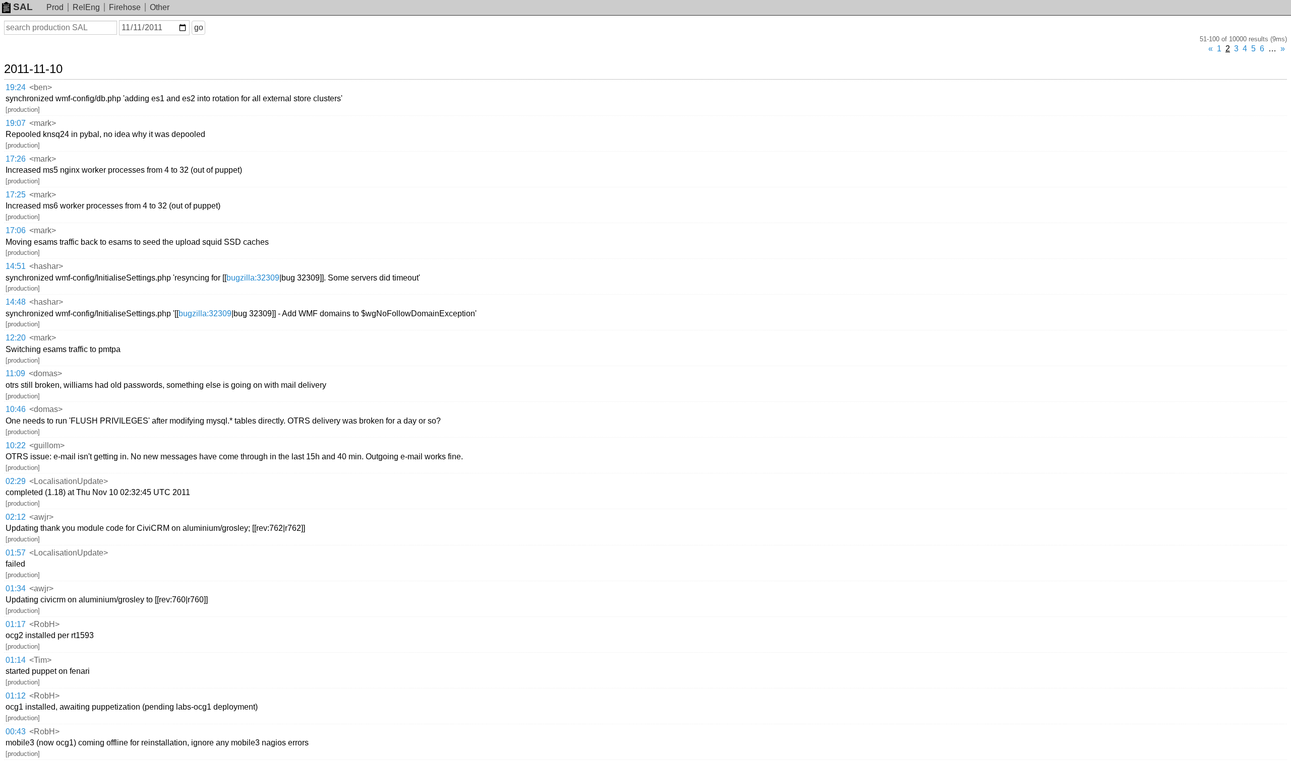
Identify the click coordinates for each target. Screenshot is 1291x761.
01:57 (16, 552)
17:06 (16, 230)
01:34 (16, 588)
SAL (23, 7)
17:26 (16, 159)
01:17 (16, 624)
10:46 (16, 409)
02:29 (16, 481)
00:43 (16, 731)
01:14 (16, 660)
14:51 (16, 266)
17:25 (16, 194)
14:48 (16, 302)
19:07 (16, 123)
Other (159, 7)
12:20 (16, 337)
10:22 (16, 445)
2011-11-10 (33, 69)
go (198, 27)
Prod (55, 7)
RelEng (86, 7)
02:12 (16, 517)
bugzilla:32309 (252, 277)
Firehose (125, 7)
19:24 (16, 87)
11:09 (15, 373)
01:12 (16, 695)
